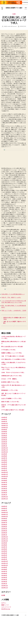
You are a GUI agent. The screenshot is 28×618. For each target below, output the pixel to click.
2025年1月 (4, 446)
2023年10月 (4, 476)
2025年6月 (4, 435)
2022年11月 (4, 498)
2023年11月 (4, 474)
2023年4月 (4, 488)
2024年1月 (4, 470)
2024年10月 (4, 452)
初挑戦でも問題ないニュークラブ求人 (11, 353)
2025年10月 (4, 427)
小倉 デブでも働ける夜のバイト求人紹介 (12, 356)
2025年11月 (4, 425)
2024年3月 (4, 466)
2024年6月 (4, 460)
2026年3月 (4, 417)
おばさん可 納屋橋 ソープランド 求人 (11, 398)
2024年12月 (4, 448)
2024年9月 (4, 454)
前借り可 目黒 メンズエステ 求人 (10, 401)
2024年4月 (4, 464)
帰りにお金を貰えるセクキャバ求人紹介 (12, 346)
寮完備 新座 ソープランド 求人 (9, 390)
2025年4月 (4, 440)
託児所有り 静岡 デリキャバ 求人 (10, 382)
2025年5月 (4, 437)
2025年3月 (4, 442)
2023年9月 (4, 478)
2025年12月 (4, 423)
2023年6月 (4, 484)
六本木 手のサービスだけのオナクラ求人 (12, 372)
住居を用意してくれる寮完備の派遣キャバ (13, 294)
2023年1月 (4, 494)
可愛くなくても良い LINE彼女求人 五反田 (13, 310)
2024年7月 (4, 458)
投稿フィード (5, 605)
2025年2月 (4, 444)
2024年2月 (4, 468)
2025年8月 (4, 431)
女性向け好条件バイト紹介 (14, 7)
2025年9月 (4, 429)
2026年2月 (4, 419)
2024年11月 (4, 450)
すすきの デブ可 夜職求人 (9, 379)
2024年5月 (4, 462)
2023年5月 (4, 486)
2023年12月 (4, 472)
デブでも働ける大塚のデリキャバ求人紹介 (12, 410)
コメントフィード (6, 607)
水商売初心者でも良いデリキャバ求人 (11, 375)
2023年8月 (4, 480)
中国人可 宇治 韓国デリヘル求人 (11, 297)
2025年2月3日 (23, 26)
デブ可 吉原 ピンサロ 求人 (8, 349)
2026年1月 (4, 421)
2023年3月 (4, 490)
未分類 (14, 13)
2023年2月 (4, 492)
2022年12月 (4, 496)
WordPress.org (5, 609)
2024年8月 (4, 456)
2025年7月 (4, 433)
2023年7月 (4, 482)
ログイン (3, 603)
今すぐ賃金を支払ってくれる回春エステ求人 (13, 359)
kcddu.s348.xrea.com (12, 26)
